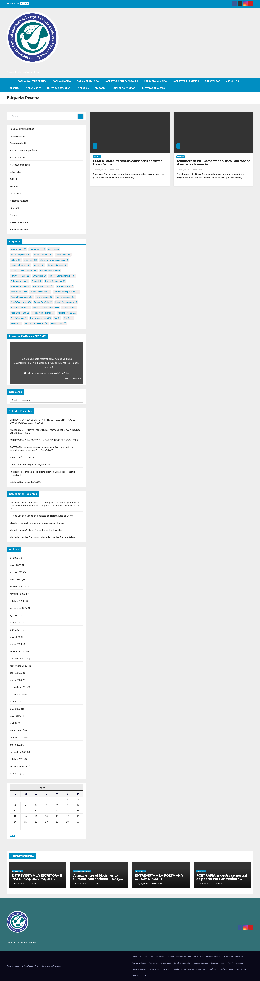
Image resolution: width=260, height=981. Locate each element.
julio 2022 (15, 701)
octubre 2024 (17, 601)
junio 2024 (15, 629)
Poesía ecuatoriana (21, 302)
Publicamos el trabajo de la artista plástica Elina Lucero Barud (42, 471)
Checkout (160, 957)
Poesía (176, 969)
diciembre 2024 (18, 586)
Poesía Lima (69, 307)
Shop (144, 975)
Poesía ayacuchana (43, 286)
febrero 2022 (16, 737)
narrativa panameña (50, 270)
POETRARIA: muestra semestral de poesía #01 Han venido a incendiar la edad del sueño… (221, 878)
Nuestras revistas (58, 88)
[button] (251, 84)
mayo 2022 (15, 716)
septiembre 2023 (18, 665)
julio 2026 (15, 558)
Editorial (101, 88)
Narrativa (39, 265)
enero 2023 (16, 680)
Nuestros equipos (124, 88)
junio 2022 (15, 708)
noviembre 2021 (18, 752)
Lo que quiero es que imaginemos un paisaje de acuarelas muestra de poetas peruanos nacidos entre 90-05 (45, 505)
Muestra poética (213, 957)
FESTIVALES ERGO (196, 957)
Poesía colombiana (40, 291)
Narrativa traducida (186, 81)
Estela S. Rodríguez (20, 482)
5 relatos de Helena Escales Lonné (55, 515)
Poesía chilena (65, 286)
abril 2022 (15, 723)
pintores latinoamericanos (62, 276)
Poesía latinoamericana (46, 307)
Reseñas (15, 88)
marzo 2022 (16, 730)
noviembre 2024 (18, 593)
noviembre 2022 (18, 687)
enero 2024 (16, 644)
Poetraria (82, 88)
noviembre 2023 (18, 658)
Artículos (232, 81)
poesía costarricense (22, 297)
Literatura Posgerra (20, 265)
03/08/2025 (204, 884)
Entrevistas (212, 81)
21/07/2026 (19, 884)
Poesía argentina (20, 286)
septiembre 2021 (18, 766)
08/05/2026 (143, 884)
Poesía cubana (44, 297)
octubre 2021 (16, 759)
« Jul (12, 835)
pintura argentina (19, 281)
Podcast (37, 281)
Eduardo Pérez (17, 457)
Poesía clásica (62, 81)
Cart (151, 957)
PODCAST (166, 969)
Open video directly (72, 379)
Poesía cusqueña (65, 297)
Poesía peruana (67, 313)
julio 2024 (15, 622)
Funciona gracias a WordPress (20, 966)
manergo (115, 170)
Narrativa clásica (155, 81)
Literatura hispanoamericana (54, 260)
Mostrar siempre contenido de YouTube (48, 373)
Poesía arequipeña (55, 281)
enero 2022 (16, 744)
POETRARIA (241, 969)
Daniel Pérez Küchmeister (48, 530)
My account (228, 957)
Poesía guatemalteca (66, 302)
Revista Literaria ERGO (36, 323)
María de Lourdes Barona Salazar (58, 537)
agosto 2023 (16, 673)
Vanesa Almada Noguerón (23, 464)
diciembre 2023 (18, 651)
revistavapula (58, 323)
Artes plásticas (18, 249)
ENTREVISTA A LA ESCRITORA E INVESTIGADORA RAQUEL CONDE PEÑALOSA (37, 878)
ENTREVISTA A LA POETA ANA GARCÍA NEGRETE (37, 440)
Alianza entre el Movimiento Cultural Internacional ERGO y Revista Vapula (96, 878)
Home (134, 957)
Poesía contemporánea (32, 81)
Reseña (68, 318)
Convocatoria (63, 254)
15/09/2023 (100, 170)
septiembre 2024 (18, 608)
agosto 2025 (16, 572)
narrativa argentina (57, 265)
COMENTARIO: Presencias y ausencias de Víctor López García (127, 162)
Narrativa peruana (20, 276)
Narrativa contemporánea (121, 81)
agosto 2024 (16, 615)
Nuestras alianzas (153, 88)
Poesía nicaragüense (43, 313)
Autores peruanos (43, 254)
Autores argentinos (20, 254)
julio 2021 (14, 773)
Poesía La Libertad (20, 307)
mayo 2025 (15, 579)
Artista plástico (37, 249)
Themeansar (58, 966)
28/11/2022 (184, 170)
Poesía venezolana (40, 318)
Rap (57, 318)
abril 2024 (15, 637)
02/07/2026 (81, 884)
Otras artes (33, 88)
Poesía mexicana (20, 313)
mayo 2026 (15, 565)
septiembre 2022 (18, 694)
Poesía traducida (88, 81)
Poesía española (43, 302)
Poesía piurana (19, 318)
